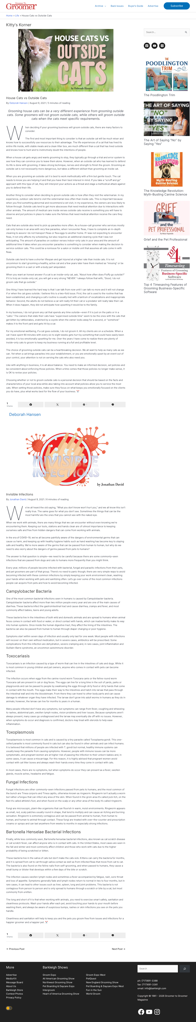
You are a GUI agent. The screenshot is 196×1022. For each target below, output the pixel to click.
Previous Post (15, 948)
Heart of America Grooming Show (61, 993)
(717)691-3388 (149, 980)
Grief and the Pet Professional (165, 239)
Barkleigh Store (14, 990)
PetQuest (91, 978)
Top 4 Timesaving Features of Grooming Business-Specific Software (165, 288)
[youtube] (154, 46)
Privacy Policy (13, 997)
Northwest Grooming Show (57, 982)
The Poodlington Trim (159, 95)
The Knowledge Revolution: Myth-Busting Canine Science (165, 192)
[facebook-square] (147, 46)
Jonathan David (17, 499)
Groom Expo (49, 974)
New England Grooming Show (102, 982)
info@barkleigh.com (155, 988)
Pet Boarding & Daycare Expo (58, 986)
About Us (11, 986)
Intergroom (49, 990)
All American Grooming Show (58, 978)
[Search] (184, 968)
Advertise (11, 974)
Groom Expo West (95, 974)
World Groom (93, 993)
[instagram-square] (162, 46)
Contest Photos (14, 993)
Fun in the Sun (94, 990)
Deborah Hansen (18, 103)
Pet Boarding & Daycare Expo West (105, 986)
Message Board (14, 982)
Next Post (118, 948)
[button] (104, 6)
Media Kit (11, 978)
